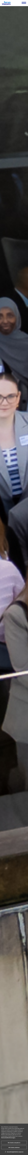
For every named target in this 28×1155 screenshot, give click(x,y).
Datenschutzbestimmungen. (8, 1137)
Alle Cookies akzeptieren (14, 1142)
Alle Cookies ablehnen (14, 1147)
